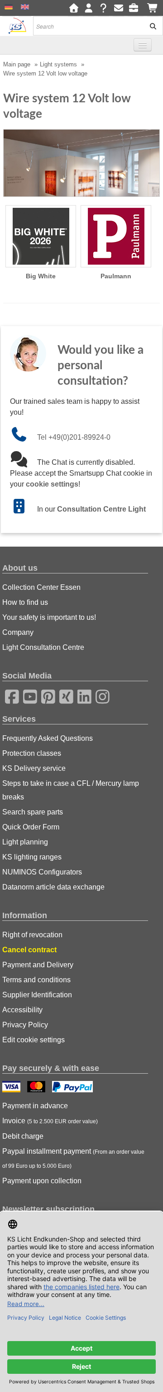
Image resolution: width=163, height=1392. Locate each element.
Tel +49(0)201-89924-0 (73, 437)
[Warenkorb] (152, 8)
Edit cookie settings (33, 1040)
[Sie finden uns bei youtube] (27, 695)
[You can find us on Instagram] (99, 695)
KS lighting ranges (32, 857)
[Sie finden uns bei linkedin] (81, 695)
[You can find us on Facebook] (9, 695)
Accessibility (22, 1010)
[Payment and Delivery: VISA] (12, 1088)
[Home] (73, 8)
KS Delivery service (34, 768)
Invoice (50, 1121)
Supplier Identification (37, 995)
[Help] (103, 8)
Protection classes (31, 753)
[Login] (88, 8)
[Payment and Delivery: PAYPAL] (73, 1088)
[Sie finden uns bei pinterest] (45, 695)
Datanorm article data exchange (53, 887)
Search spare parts (32, 812)
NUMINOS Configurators (42, 872)
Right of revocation (32, 935)
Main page (16, 64)
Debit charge (22, 1136)
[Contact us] (118, 8)
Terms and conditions (36, 980)
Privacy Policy (25, 1025)
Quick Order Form (30, 827)
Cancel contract (29, 950)
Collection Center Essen (41, 587)
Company (18, 632)
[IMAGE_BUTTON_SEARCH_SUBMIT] (150, 26)
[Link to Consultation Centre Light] (23, 509)
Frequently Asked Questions (47, 738)
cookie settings (52, 484)
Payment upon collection (42, 1181)
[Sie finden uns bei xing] (63, 695)
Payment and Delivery (37, 965)
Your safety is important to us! (49, 617)
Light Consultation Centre (43, 647)
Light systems (58, 64)
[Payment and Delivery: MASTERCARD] (37, 1088)
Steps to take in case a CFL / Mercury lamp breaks (70, 790)
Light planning (25, 842)
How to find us (25, 602)
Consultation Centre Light (101, 509)
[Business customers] (136, 8)
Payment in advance (35, 1106)
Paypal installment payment (73, 1158)
